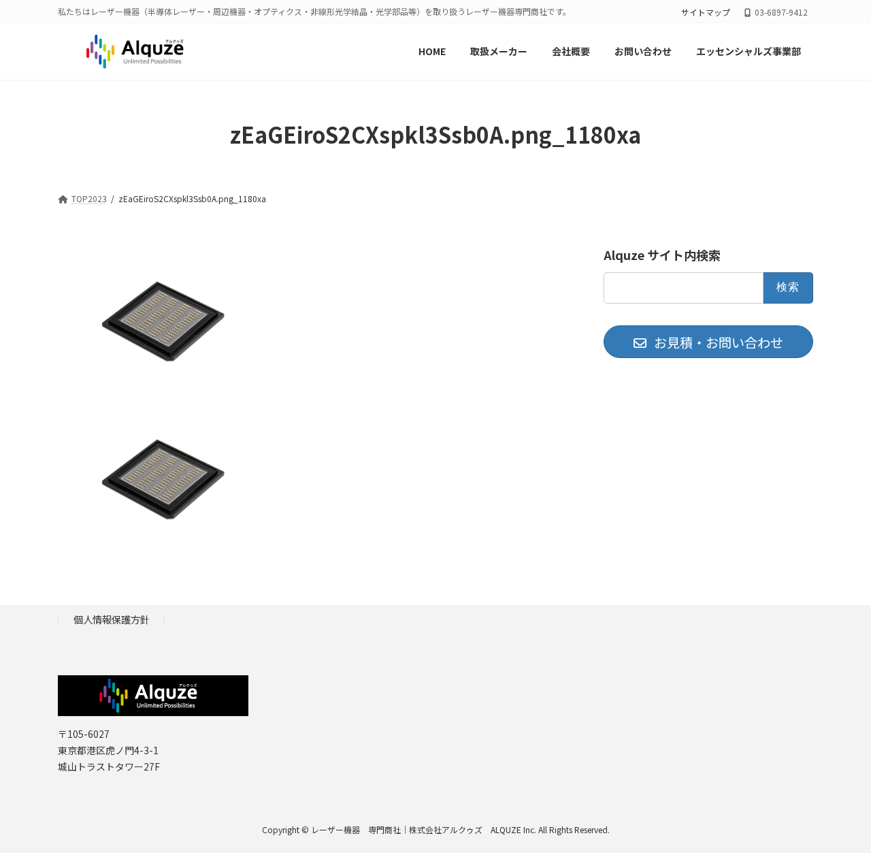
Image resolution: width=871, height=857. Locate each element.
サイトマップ (705, 12)
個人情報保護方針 (111, 619)
